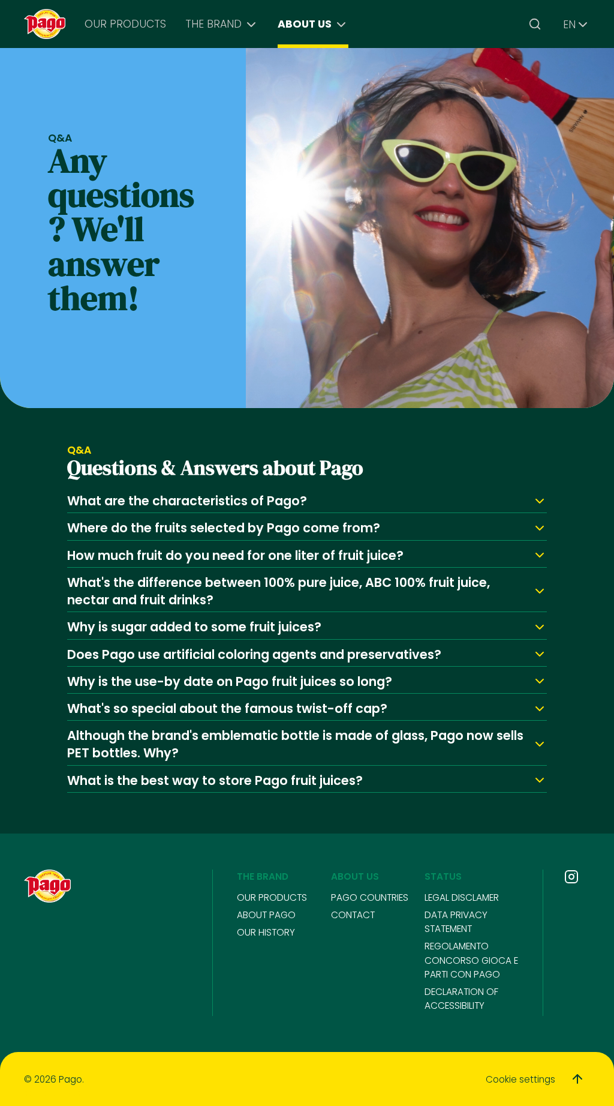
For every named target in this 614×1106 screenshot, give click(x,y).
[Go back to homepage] (44, 24)
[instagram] (571, 877)
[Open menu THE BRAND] (251, 25)
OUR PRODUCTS (125, 24)
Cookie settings (520, 1079)
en (569, 24)
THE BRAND (213, 24)
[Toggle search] (534, 24)
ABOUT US (305, 24)
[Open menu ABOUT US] (341, 25)
